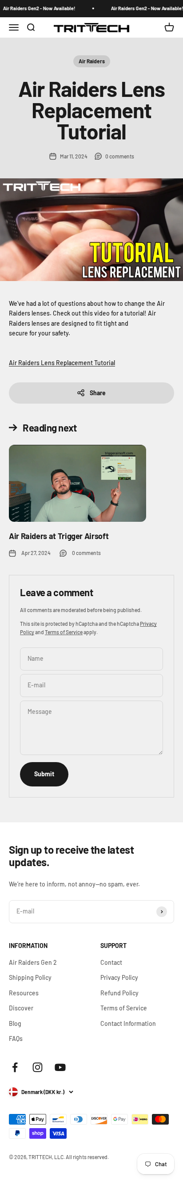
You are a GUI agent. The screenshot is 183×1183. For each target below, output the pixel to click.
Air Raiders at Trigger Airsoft (58, 536)
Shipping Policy (30, 977)
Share (98, 393)
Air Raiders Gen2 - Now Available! (36, 8)
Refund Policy (119, 993)
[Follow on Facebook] (15, 1067)
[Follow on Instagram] (38, 1067)
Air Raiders (92, 61)
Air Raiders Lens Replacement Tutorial (62, 362)
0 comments (119, 156)
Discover (21, 1008)
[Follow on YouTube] (60, 1067)
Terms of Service (64, 632)
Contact (111, 962)
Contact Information (128, 1023)
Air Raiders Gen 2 (33, 962)
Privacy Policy (119, 977)
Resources (24, 993)
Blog (15, 1023)
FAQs (16, 1038)
